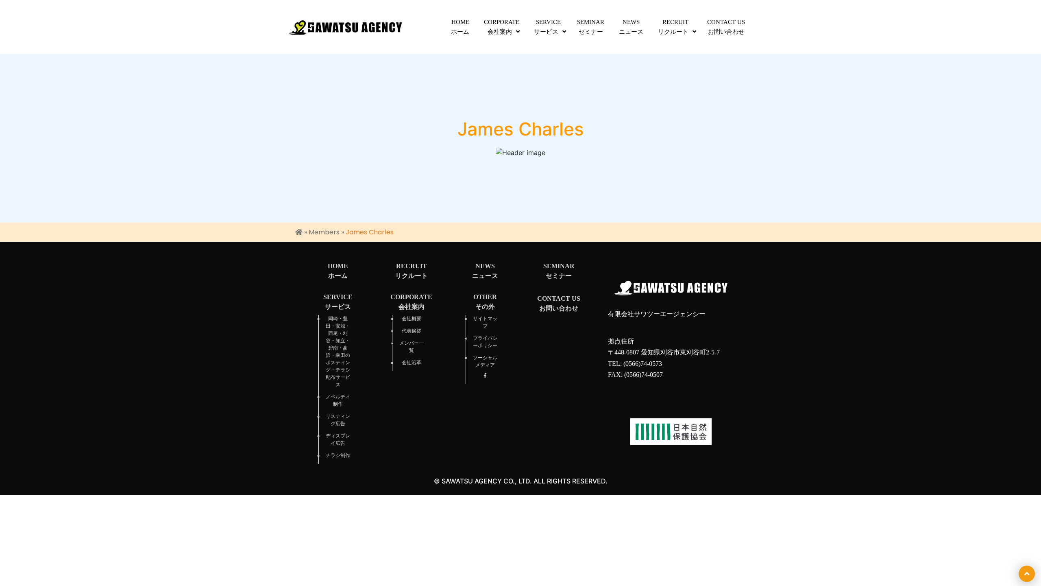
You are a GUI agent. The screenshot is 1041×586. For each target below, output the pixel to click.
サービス (547, 27)
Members (324, 232)
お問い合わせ (726, 27)
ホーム (460, 27)
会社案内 (501, 27)
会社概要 (411, 318)
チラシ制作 (338, 455)
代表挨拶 (411, 331)
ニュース (631, 27)
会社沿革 (411, 362)
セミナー (590, 27)
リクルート (673, 27)
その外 (485, 301)
